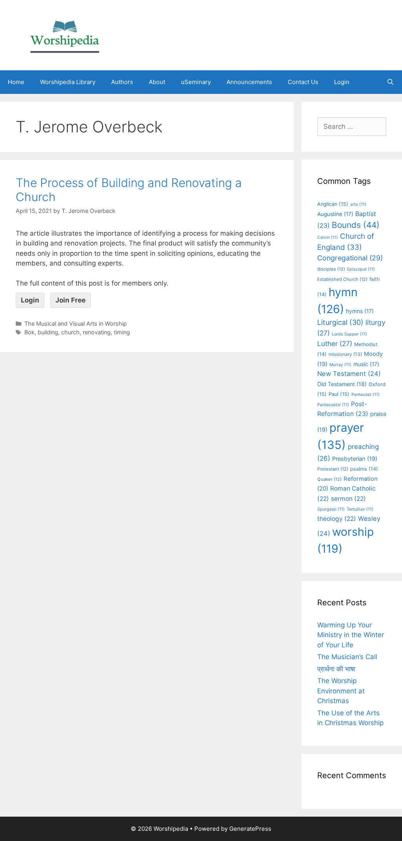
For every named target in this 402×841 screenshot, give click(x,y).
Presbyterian (354, 458)
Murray (340, 364)
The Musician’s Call (347, 657)
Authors (122, 82)
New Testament (349, 373)
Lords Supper (349, 334)
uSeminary (196, 82)
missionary (345, 354)
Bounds (356, 225)
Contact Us (303, 82)
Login (341, 82)
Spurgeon (331, 509)
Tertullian (360, 509)
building (48, 332)
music (366, 364)
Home (16, 82)
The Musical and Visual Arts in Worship (75, 323)
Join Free (70, 300)
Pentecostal (333, 404)
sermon (348, 498)
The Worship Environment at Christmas (341, 691)
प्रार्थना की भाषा (336, 669)
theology (336, 518)
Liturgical (340, 322)
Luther (334, 343)
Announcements (249, 82)
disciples (331, 269)
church (70, 332)
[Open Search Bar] (390, 82)
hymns (360, 311)
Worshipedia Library (67, 82)
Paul (339, 394)
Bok (29, 332)
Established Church (342, 279)
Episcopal (361, 269)
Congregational (350, 258)
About (157, 82)
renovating (97, 332)
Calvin (327, 237)
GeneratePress (250, 828)
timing (122, 332)
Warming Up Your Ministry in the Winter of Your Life (350, 635)
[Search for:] (351, 126)
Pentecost (365, 394)
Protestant (332, 469)
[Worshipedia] (65, 34)
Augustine (335, 214)
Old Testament (342, 384)
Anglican (332, 204)
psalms (364, 469)
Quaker (329, 479)
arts (358, 204)
